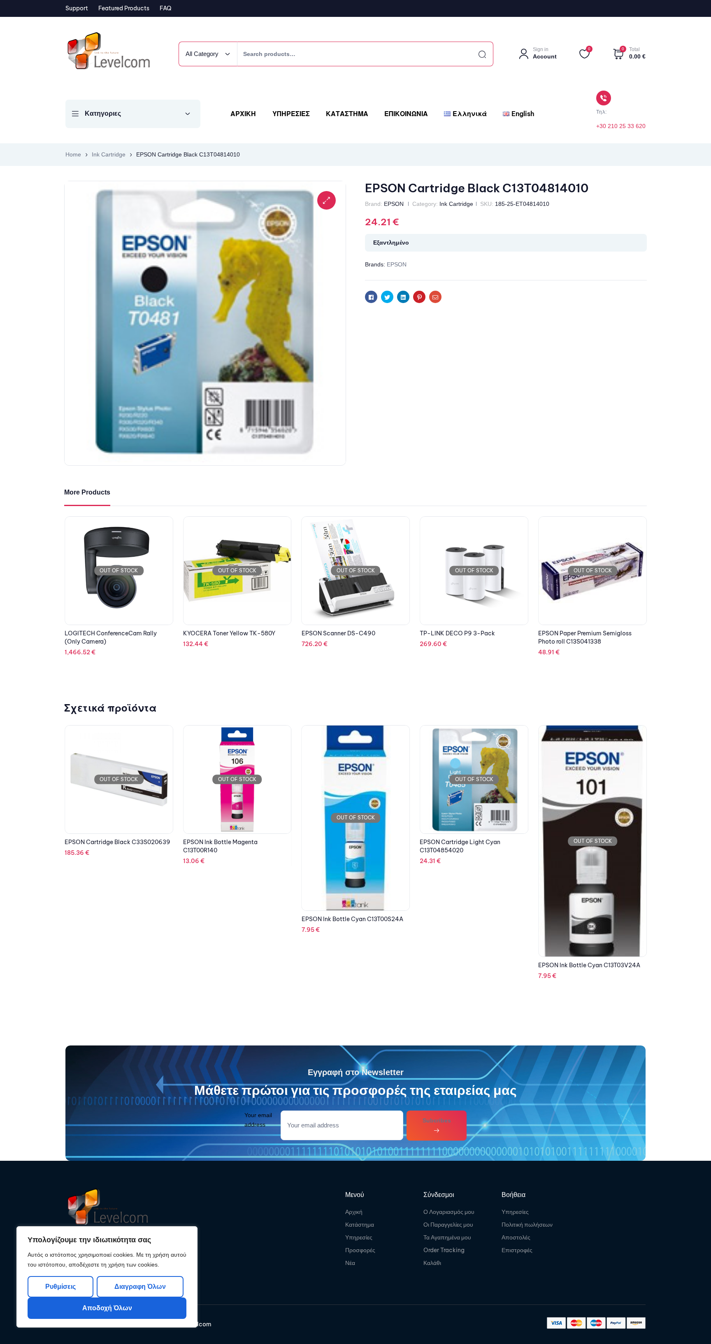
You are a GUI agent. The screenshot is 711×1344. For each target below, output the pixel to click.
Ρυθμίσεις (60, 1286)
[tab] (87, 492)
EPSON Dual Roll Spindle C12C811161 (115, 562)
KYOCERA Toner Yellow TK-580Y (348, 633)
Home (73, 154)
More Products (87, 492)
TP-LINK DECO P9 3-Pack (575, 633)
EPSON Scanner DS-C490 (456, 633)
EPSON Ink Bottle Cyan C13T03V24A (471, 965)
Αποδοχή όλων (107, 1307)
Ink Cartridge (108, 154)
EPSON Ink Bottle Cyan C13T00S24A (234, 919)
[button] (326, 200)
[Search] (474, 54)
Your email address (258, 1120)
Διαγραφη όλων (139, 1286)
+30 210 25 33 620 (621, 126)
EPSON (394, 204)
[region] (107, 1277)
